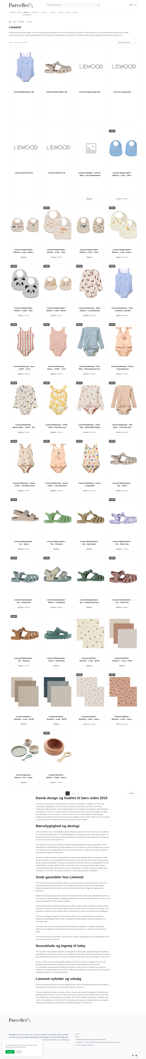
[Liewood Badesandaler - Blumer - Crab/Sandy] (58, 575)
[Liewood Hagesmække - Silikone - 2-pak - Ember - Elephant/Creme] (123, 225)
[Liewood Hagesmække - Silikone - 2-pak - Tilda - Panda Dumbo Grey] (25, 283)
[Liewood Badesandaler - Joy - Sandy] (25, 516)
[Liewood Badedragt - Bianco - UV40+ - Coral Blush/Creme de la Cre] (58, 341)
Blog (75, 12)
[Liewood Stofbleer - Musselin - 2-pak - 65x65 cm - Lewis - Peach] (91, 633)
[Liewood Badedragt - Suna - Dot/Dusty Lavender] (123, 283)
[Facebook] (133, 1055)
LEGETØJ (52, 12)
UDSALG (19, 12)
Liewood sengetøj (122, 92)
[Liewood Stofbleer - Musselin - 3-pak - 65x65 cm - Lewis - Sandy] (25, 691)
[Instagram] (136, 1055)
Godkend (10, 1052)
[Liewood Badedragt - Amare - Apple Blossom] (123, 341)
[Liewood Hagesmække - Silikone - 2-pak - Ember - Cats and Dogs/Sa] (58, 283)
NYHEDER (12, 12)
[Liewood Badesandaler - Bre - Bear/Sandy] (91, 516)
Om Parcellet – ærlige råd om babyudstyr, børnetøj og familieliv (97, 1042)
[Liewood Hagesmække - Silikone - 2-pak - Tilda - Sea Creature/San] (91, 225)
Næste (131, 793)
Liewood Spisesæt (24, 173)
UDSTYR (44, 12)
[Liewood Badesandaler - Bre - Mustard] (25, 633)
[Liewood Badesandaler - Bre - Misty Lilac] (123, 516)
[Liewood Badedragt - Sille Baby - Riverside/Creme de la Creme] (91, 341)
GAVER (68, 12)
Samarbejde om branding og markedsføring (90, 1039)
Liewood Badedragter (24, 92)
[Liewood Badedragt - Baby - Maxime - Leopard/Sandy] (91, 283)
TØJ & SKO (35, 12)
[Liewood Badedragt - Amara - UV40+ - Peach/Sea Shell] (25, 458)
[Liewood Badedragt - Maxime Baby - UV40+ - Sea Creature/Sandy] (25, 400)
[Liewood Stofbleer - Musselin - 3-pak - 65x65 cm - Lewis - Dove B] (58, 691)
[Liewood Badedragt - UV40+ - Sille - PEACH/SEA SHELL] (91, 400)
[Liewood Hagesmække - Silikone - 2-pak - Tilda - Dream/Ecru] (58, 225)
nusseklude (104, 951)
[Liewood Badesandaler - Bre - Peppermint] (25, 575)
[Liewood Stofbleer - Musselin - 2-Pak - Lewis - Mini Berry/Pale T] (123, 691)
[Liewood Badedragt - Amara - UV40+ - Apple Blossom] (58, 458)
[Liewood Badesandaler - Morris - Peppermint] (58, 633)
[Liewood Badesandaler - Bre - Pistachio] (58, 516)
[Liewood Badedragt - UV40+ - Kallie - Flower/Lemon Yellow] (58, 400)
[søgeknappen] (98, 5)
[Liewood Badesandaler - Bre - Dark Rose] (123, 575)
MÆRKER (26, 12)
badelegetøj (50, 919)
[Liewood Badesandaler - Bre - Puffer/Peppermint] (91, 575)
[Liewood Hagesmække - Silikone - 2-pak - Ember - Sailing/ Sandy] (25, 225)
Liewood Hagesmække (89, 92)
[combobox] (70, 4)
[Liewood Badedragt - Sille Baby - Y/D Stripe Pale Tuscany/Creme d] (123, 400)
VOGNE (61, 12)
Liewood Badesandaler (56, 92)
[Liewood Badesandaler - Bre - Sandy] (123, 458)
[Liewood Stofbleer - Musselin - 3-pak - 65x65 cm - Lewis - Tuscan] (123, 633)
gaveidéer (57, 896)
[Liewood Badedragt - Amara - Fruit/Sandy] (91, 458)
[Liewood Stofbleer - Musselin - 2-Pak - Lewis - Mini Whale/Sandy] (91, 691)
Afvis (19, 1052)
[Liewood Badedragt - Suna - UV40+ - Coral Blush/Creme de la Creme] (25, 341)
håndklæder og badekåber (68, 898)
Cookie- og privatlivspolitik (84, 1045)
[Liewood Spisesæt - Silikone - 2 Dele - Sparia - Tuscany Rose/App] (58, 750)
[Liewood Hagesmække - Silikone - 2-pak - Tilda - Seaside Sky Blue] (123, 148)
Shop (77, 1037)
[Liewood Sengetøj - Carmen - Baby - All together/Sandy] (91, 148)
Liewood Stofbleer (56, 173)
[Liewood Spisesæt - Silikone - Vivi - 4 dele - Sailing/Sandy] (25, 750)
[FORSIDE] (9, 22)
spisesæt (56, 906)
